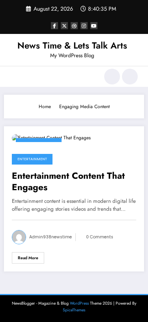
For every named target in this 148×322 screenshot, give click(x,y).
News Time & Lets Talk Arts (72, 45)
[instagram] (84, 25)
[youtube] (93, 25)
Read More (28, 258)
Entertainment (32, 159)
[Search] (112, 76)
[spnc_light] (130, 76)
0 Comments (99, 237)
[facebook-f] (54, 25)
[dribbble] (74, 25)
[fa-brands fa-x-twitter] (64, 25)
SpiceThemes (74, 310)
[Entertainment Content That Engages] (51, 137)
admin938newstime (50, 237)
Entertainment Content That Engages (68, 181)
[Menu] (14, 76)
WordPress (79, 303)
